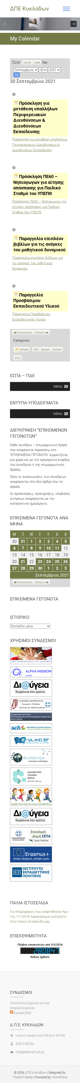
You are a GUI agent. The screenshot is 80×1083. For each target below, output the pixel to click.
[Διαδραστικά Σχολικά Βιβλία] (31, 770)
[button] (5, 24)
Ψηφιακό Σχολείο (22, 1008)
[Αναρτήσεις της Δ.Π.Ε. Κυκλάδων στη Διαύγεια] (31, 682)
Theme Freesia (23, 1077)
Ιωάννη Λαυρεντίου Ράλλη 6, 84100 (40, 1035)
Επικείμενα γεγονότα (34, 599)
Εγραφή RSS (22, 1013)
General (24, 349)
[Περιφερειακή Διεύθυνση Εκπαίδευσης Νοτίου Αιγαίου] (31, 715)
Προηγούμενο (24, 332)
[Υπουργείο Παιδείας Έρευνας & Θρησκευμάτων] (31, 701)
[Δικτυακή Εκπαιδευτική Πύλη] (31, 738)
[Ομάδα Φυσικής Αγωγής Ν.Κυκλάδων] (31, 790)
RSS (36, 349)
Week (37, 62)
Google (45, 350)
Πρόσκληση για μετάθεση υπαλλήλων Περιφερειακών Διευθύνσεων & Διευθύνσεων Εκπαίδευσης (39, 144)
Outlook (57, 350)
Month (27, 62)
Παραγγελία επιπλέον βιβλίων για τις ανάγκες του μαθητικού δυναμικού (37, 263)
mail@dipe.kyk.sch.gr (30, 1052)
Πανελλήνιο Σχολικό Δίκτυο (29, 1003)
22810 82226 (25, 1043)
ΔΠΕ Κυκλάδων (29, 8)
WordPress (60, 1077)
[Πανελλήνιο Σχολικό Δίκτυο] (31, 726)
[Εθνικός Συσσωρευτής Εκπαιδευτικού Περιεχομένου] (31, 751)
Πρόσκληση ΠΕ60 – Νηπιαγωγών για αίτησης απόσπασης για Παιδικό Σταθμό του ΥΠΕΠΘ (39, 206)
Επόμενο (40, 332)
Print (18, 358)
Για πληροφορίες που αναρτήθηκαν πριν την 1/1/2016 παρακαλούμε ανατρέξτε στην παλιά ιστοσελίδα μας (39, 916)
